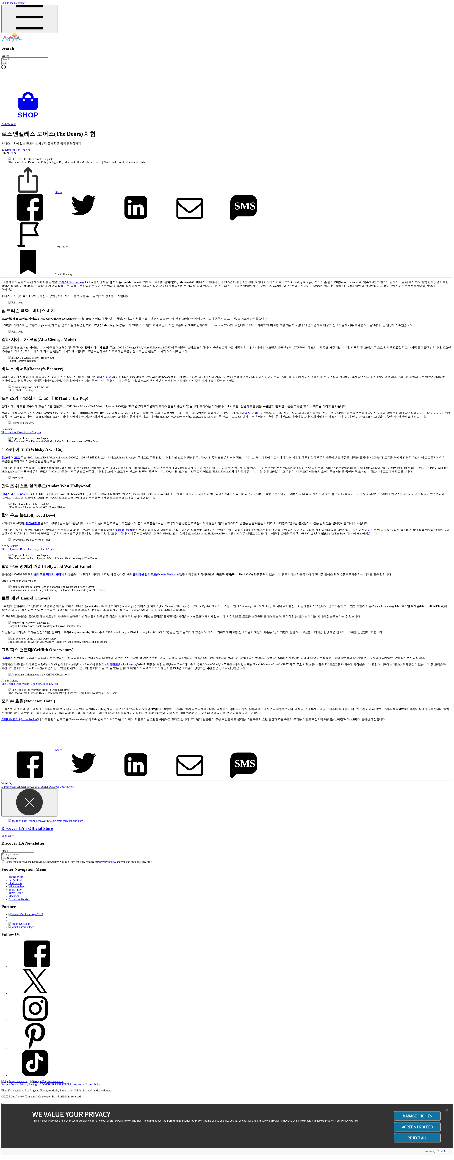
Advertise (78, 1084)
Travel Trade (16, 892)
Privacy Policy (9, 1084)
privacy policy (107, 861)
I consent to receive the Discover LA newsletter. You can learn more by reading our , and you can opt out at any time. (79, 861)
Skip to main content (12, 2)
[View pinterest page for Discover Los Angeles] (35, 1047)
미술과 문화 (8, 124)
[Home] (11, 40)
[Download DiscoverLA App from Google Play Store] (46, 1081)
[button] (446, 1110)
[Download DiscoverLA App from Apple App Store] (14, 1081)
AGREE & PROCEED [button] (417, 1126)
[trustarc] (442, 1151)
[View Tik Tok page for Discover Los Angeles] (35, 1075)
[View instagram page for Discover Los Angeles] (35, 1020)
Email (4, 850)
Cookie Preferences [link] (55, 1084)
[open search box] (227, 78)
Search (5, 55)
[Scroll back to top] (2, 1103)
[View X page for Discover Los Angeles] (35, 993)
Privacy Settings (29, 1084)
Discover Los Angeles (18, 149)
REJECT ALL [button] (417, 1137)
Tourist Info (15, 889)
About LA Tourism (19, 899)
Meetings (14, 895)
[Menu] (29, 19)
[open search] (227, 78)
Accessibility (93, 1084)
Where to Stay (16, 886)
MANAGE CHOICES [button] (417, 1115)
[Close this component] (29, 802)
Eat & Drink (15, 880)
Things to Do (16, 876)
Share (58, 192)
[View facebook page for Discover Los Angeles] (35, 966)
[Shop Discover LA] (29, 117)
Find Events (15, 883)
